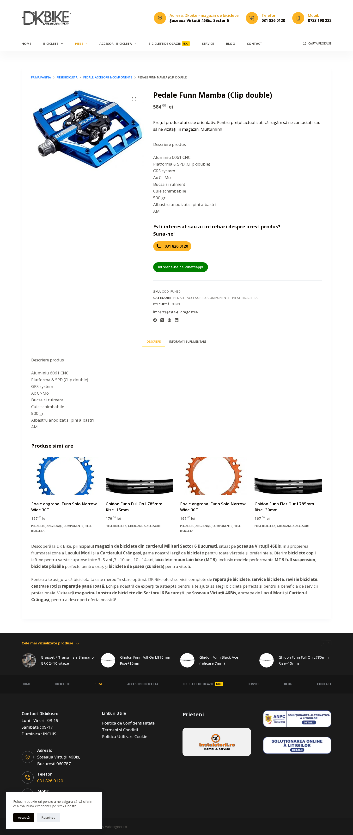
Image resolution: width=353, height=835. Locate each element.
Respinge (48, 817)
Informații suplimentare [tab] (187, 342)
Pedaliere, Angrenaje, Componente (57, 526)
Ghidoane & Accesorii (144, 526)
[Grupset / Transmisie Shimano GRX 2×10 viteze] (29, 660)
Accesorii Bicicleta (115, 43)
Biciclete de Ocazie (168, 43)
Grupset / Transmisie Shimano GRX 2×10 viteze (67, 660)
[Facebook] (155, 320)
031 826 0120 (273, 20)
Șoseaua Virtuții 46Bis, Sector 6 (199, 20)
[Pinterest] (169, 320)
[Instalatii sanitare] (216, 742)
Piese (79, 43)
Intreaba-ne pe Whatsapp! (180, 266)
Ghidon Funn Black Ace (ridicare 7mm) (218, 660)
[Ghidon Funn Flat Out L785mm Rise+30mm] (288, 476)
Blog (230, 43)
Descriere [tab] (154, 342)
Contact (254, 43)
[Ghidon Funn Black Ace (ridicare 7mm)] (187, 660)
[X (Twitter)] (162, 320)
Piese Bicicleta (245, 297)
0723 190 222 (319, 20)
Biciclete (50, 43)
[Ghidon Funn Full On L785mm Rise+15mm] (139, 476)
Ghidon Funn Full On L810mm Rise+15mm (145, 660)
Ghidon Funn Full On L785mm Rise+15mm (304, 660)
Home (26, 43)
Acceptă (24, 817)
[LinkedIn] (176, 320)
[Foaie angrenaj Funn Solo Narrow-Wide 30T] (64, 476)
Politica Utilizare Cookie (124, 736)
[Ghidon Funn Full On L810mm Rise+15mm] (108, 660)
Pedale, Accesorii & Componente (201, 297)
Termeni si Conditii (120, 729)
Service (208, 43)
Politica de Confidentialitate (128, 723)
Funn (176, 304)
